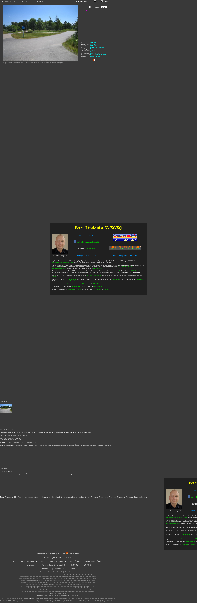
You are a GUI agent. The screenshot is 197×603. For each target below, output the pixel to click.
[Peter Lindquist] (174, 508)
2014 (54, 574)
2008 (37, 574)
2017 (63, 574)
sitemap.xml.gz (72, 572)
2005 (28, 574)
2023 (81, 574)
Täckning (73, 601)
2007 (34, 574)
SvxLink (113, 601)
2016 (60, 574)
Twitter (193, 544)
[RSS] (94, 59)
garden (42, 445)
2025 (87, 574)
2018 (66, 574)
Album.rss (23, 580)
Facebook (185, 544)
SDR (108, 601)
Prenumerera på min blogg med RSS (51, 554)
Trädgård (100, 445)
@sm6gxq (90, 248)
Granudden (3, 439)
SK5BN (46, 601)
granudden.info (190, 541)
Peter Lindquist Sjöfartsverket (53, 565)
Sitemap (25, 435)
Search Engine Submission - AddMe (58, 558)
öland (18, 438)
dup (145, 497)
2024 (84, 574)
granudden (3, 438)
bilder (9, 598)
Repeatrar (40, 601)
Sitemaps (50, 572)
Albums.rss (23, 589)
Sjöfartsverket (97, 268)
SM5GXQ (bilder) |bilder (51, 598)
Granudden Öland (65, 598)
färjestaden (11, 438)
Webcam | (66, 572)
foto (16, 445)
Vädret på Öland (27, 561)
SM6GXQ (27, 598)
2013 (51, 574)
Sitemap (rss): (23, 576)
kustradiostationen (171, 517)
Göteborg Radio (182, 517)
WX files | (61, 572)
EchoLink (23, 601)
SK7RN (80, 601)
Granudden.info (43, 572)
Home (49, 595)
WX (58, 572)
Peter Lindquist (18, 442)
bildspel (168, 531)
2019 (69, 574)
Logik (52, 601)
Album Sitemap (24, 591)
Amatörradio (4, 601)
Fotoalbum (115, 279)
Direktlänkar (74, 554)
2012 (48, 574)
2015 (57, 574)
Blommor (86, 445)
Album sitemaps (23, 578)
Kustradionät (139, 271)
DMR (9, 601)
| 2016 (61, 591)
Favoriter (94, 574)
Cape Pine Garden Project (8, 435)
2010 (43, 574)
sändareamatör (178, 539)
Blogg (58, 595)
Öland (19, 439)
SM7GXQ (96, 283)
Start (56, 593)
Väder (15, 561)
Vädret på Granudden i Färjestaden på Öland (85, 561)
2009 (40, 574)
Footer (20, 435)
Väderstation (186, 536)
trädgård (30, 445)
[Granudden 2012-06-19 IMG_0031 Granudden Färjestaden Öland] (40, 60)
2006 (31, 574)
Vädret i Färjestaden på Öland (51, 561)
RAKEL (131, 271)
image (20, 445)
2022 (78, 574)
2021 (75, 574)
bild (13, 445)
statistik (117, 271)
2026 (90, 574)
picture (25, 445)
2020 (72, 574)
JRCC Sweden (121, 266)
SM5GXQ (113, 228)
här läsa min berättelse (94, 275)
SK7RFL (57, 601)
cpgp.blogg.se (98, 286)
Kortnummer (32, 601)
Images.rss (23, 582)
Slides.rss (23, 587)
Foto (81, 445)
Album (54, 572)
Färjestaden (12, 439)
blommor (36, 445)
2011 (45, 574)
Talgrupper (16, 601)
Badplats (71, 445)
